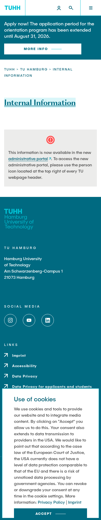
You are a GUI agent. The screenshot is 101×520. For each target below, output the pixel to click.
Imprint (74, 502)
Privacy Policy (51, 502)
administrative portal (28, 158)
